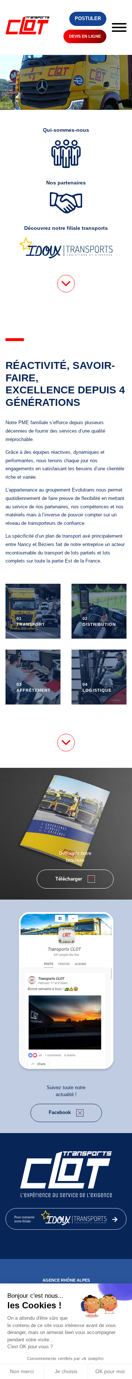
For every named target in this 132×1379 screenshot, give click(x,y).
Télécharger (68, 879)
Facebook (60, 1112)
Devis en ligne (85, 36)
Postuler (88, 18)
